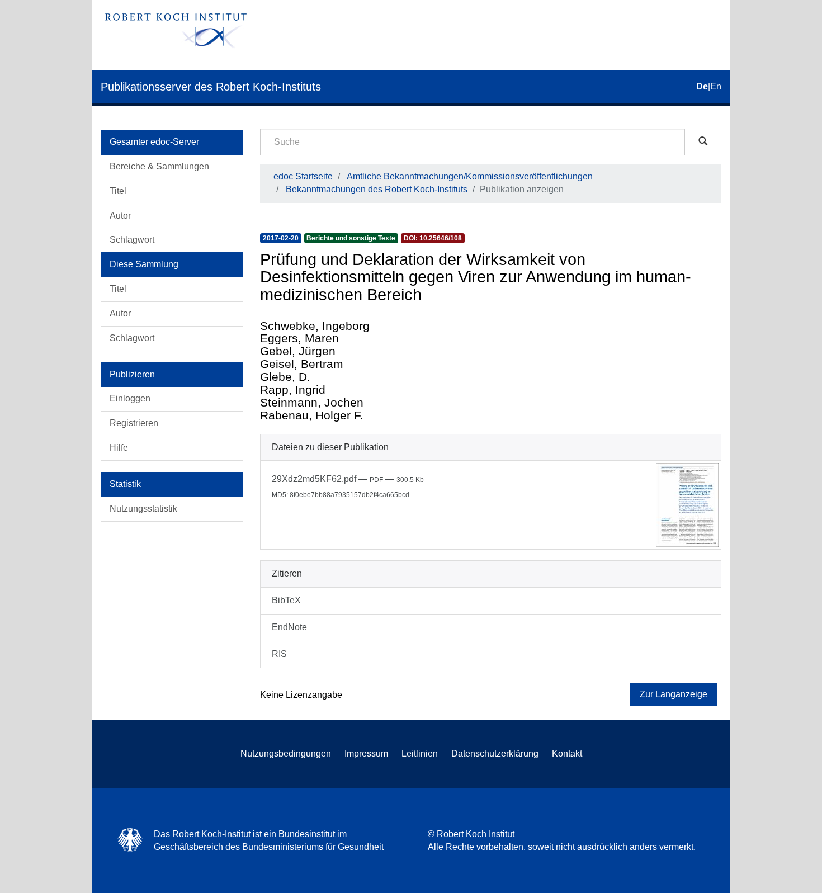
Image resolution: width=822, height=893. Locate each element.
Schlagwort (132, 239)
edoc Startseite (303, 176)
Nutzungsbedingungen (285, 753)
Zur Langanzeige (673, 694)
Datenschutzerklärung (494, 753)
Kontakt (567, 753)
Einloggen (130, 398)
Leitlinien (419, 753)
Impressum (366, 753)
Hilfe (119, 447)
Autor (120, 215)
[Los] (702, 142)
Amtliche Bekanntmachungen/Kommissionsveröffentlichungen (470, 176)
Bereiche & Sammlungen (159, 166)
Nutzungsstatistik (143, 508)
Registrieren (134, 423)
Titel (118, 191)
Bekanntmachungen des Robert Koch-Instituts (376, 189)
